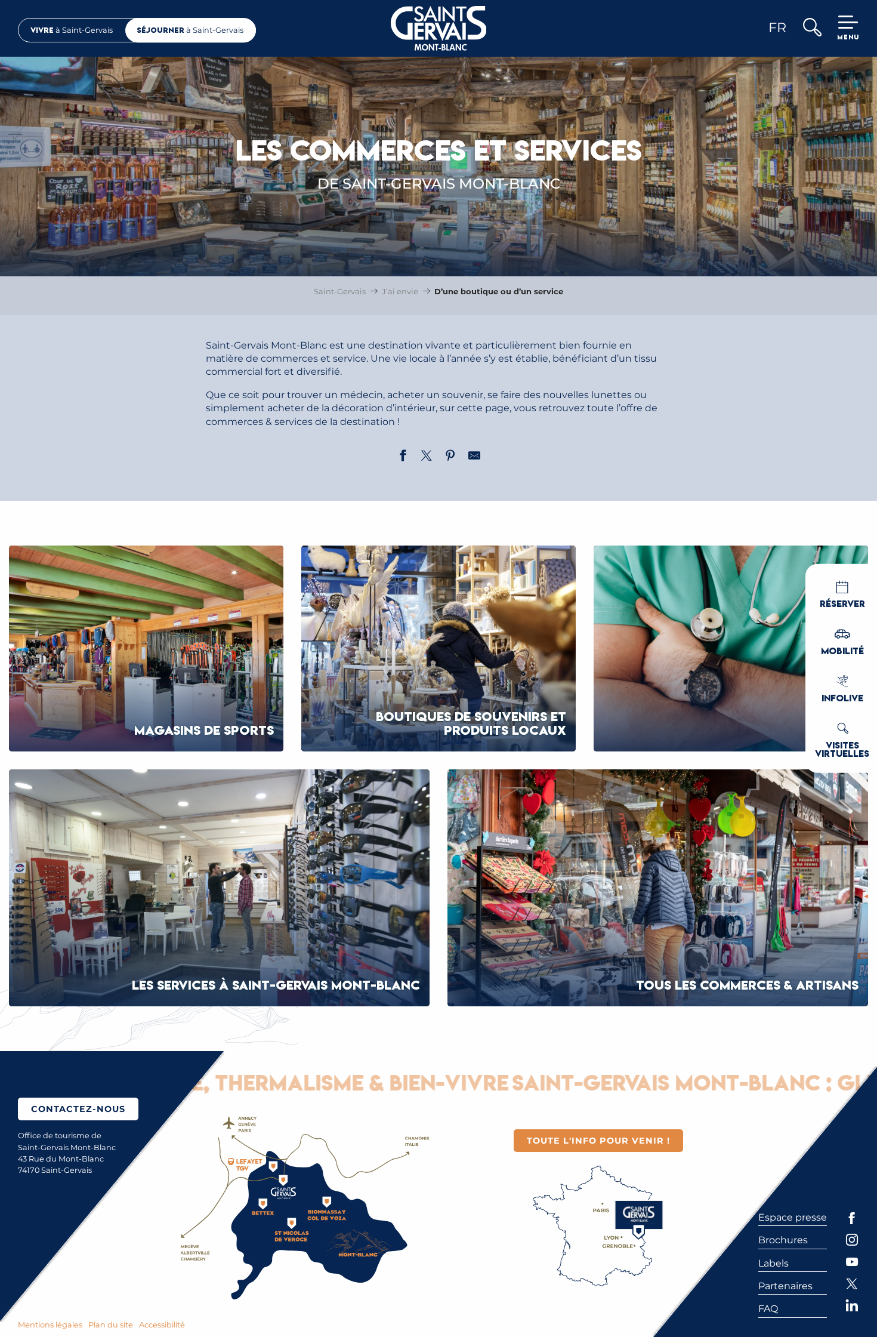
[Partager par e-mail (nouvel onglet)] (474, 457)
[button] (811, 28)
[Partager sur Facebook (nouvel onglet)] (403, 457)
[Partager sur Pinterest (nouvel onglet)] (450, 457)
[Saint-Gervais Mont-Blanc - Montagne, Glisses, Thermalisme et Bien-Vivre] (439, 28)
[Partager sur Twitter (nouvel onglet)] (427, 457)
